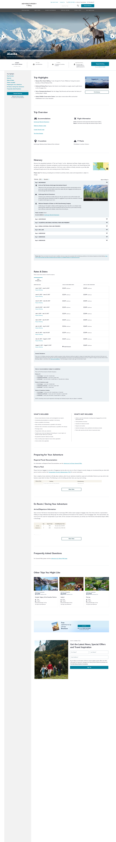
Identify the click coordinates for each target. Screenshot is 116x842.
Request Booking (39, 290)
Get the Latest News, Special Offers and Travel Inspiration (88, 646)
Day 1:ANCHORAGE (40, 182)
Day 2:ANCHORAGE (40, 219)
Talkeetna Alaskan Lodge (40, 125)
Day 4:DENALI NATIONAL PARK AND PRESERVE (47, 226)
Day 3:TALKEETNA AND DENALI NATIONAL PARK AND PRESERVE (52, 222)
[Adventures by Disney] (29, 3)
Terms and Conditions (55, 359)
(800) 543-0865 (101, 67)
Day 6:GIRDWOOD (40, 233)
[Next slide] (112, 36)
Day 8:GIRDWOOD (40, 240)
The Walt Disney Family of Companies (79, 664)
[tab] (38, 280)
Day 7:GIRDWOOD (40, 237)
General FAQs (73, 463)
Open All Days (104, 179)
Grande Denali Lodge (39, 129)
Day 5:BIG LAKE (39, 229)
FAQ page (59, 558)
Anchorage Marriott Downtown (41, 122)
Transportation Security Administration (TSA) (60, 472)
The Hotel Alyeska (38, 133)
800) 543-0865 (71, 2)
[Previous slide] (4, 36)
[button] (97, 82)
